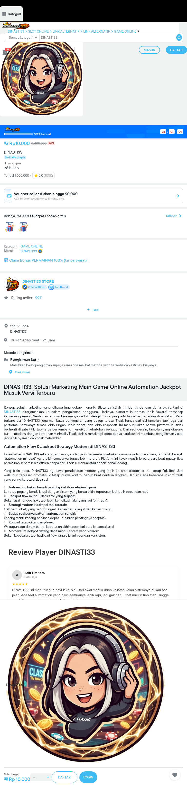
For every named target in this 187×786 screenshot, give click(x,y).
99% (38, 297)
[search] (179, 37)
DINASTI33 (12, 412)
